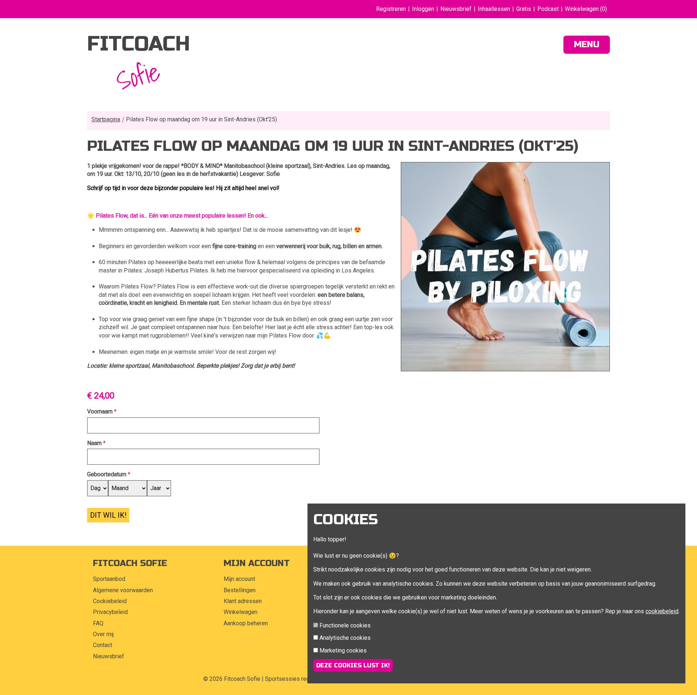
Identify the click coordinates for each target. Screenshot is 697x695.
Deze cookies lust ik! (353, 665)
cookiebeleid (661, 611)
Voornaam (100, 411)
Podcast (548, 8)
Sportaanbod (109, 578)
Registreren (391, 8)
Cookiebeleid (110, 601)
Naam (94, 443)
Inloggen (423, 8)
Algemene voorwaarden (123, 590)
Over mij (103, 634)
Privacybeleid (110, 612)
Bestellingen (240, 590)
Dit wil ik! (108, 515)
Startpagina (105, 119)
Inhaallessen (494, 8)
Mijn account (239, 578)
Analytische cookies (345, 637)
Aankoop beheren (246, 623)
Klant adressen (243, 601)
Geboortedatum (106, 474)
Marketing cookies (343, 650)
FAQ (98, 623)
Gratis (523, 8)
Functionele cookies (345, 625)
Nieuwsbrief (456, 8)
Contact (102, 645)
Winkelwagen (240, 612)
